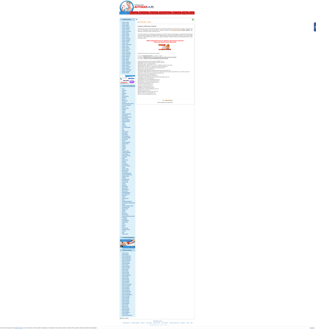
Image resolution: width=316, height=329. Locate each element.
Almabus (124, 90)
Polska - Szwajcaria (126, 53)
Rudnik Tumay (125, 143)
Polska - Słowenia (126, 54)
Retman (124, 145)
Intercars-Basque (126, 121)
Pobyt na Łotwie (125, 279)
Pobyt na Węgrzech (126, 291)
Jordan (123, 122)
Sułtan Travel (125, 233)
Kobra (123, 199)
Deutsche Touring (126, 165)
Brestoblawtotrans (126, 192)
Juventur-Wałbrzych (126, 173)
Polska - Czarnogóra (126, 69)
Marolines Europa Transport (128, 216)
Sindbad (124, 148)
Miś (123, 128)
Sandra (123, 146)
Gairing (123, 111)
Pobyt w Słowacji (126, 288)
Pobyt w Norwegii (126, 263)
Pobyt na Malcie (125, 303)
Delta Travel (125, 100)
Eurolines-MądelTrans (127, 174)
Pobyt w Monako (126, 297)
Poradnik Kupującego (135, 322)
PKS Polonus (125, 186)
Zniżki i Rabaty (149, 322)
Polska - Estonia (125, 34)
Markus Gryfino (125, 189)
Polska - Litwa (125, 43)
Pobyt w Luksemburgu (127, 294)
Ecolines (124, 102)
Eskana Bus (124, 188)
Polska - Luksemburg (127, 44)
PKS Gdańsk (125, 134)
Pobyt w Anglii (125, 253)
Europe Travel (125, 108)
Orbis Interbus (125, 131)
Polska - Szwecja (126, 56)
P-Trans (124, 231)
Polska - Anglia (125, 22)
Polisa (191, 322)
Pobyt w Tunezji (125, 300)
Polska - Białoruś (126, 26)
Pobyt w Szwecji (125, 273)
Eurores (124, 106)
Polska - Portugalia (126, 66)
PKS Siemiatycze (126, 136)
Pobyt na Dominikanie (127, 315)
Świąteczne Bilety (156, 322)
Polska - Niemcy (125, 47)
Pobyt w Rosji (125, 304)
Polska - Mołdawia (126, 63)
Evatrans (124, 109)
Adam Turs (124, 195)
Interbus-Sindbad (126, 119)
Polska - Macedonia (126, 62)
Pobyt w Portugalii (126, 293)
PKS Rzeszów (125, 180)
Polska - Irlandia (125, 41)
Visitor (123, 158)
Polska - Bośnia (125, 72)
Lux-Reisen (124, 219)
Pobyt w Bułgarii (125, 287)
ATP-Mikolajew (125, 220)
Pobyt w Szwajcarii (126, 257)
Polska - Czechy (125, 29)
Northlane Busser (126, 229)
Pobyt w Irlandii (125, 272)
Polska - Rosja (125, 50)
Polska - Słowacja (126, 51)
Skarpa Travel (125, 168)
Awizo (123, 91)
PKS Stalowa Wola (126, 137)
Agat (123, 88)
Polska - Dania (125, 32)
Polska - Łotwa (125, 46)
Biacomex (124, 185)
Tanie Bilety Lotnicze (157, 321)
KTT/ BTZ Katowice (126, 127)
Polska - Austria (125, 23)
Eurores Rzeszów (176, 30)
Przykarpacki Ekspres (127, 201)
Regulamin (183, 322)
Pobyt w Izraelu (125, 307)
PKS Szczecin (125, 214)
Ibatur (123, 223)
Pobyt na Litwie (125, 278)
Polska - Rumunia (126, 71)
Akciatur (124, 177)
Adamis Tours (125, 159)
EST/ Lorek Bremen (126, 105)
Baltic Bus (124, 93)
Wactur (123, 204)
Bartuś (123, 94)
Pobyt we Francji (126, 261)
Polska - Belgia (125, 25)
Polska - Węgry (125, 59)
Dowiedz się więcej (18, 327)
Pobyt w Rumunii (126, 309)
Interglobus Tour (125, 207)
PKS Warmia (125, 139)
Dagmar (124, 225)
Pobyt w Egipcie (125, 298)
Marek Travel (125, 208)
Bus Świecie (125, 171)
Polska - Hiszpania (126, 38)
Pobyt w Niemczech (126, 256)
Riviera (123, 167)
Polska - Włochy (125, 60)
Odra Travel (124, 133)
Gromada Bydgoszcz (126, 116)
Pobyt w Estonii (125, 282)
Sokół (123, 149)
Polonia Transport (126, 142)
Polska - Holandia (126, 40)
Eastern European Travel (127, 205)
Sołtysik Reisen (125, 151)
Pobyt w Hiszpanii (126, 266)
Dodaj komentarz (169, 100)
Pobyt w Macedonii (126, 275)
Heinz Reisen (125, 118)
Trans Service (125, 164)
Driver (123, 226)
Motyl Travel (125, 191)
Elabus (123, 211)
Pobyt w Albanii (125, 310)
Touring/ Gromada (126, 155)
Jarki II (123, 124)
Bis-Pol (123, 99)
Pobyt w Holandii (126, 267)
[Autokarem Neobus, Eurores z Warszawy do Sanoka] (165, 44)
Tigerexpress (125, 222)
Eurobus (124, 161)
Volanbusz (124, 217)
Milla (123, 232)
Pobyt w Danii (125, 270)
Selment (124, 210)
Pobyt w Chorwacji (126, 260)
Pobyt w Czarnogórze (127, 284)
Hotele (187, 322)
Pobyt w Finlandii (126, 296)
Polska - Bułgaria (126, 28)
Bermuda (124, 97)
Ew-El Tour (124, 213)
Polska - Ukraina (126, 57)
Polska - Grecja (125, 37)
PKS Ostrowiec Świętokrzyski (128, 202)
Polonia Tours (125, 228)
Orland (123, 196)
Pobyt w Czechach (126, 285)
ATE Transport (125, 198)
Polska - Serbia (125, 65)
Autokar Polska (125, 176)
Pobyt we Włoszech (126, 258)
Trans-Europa (125, 154)
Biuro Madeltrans (126, 193)
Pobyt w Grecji (125, 269)
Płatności (143, 322)
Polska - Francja (125, 35)
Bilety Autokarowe (126, 322)
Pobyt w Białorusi (126, 312)
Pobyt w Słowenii (126, 290)
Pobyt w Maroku (125, 301)
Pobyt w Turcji (125, 306)
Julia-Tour (124, 125)
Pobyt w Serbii (125, 276)
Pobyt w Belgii (125, 264)
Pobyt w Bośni (125, 313)
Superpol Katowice (126, 152)
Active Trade (125, 182)
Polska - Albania (125, 68)
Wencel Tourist (125, 170)
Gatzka (123, 112)
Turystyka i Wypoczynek (175, 322)
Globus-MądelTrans (126, 114)
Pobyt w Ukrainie (126, 281)
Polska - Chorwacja (126, 31)
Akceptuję (312, 327)
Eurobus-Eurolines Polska (128, 103)
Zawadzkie (124, 156)
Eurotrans (124, 162)
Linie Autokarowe (164, 322)
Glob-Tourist (125, 115)
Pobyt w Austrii (125, 254)
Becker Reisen (125, 96)
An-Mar (123, 183)
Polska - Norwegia (126, 49)
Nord (123, 130)
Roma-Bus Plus (125, 179)
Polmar (123, 140)
